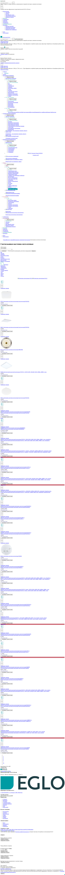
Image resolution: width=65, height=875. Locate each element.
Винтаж (45, 112)
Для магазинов (11, 148)
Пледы (9, 182)
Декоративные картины (13, 172)
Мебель (9, 186)
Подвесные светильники (13, 201)
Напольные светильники (13, 123)
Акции (4, 74)
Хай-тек (19, 112)
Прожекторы (11, 129)
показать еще (3, 767)
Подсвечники (11, 176)
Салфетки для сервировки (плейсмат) (16, 175)
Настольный (11, 105)
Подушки (10, 183)
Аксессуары (10, 127)
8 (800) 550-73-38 (4, 42)
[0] (1, 51)
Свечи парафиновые (12, 185)
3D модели (5, 230)
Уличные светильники (13, 204)
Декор (4, 162)
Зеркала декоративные (13, 181)
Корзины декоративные (13, 173)
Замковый (37, 112)
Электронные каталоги (11, 16)
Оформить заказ (4, 851)
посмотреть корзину (15, 62)
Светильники (11, 85)
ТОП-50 (5, 71)
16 (3, 763)
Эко (51, 112)
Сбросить (33, 250)
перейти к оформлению (6, 62)
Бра (9, 83)
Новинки (6, 73)
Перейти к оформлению (6, 868)
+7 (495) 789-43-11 (12, 829)
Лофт (22, 112)
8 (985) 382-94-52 (4, 66)
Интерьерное (6, 811)
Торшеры (10, 87)
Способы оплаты (6, 802)
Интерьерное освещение (8, 75)
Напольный (10, 104)
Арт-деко (41, 112)
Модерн (10, 112)
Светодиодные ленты (12, 91)
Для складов (10, 151)
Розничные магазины (10, 28)
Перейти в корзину (4, 839)
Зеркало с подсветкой (12, 93)
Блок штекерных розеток (13, 125)
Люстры (10, 84)
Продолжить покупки (5, 840)
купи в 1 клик (9, 305)
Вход (4, 235)
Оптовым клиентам (7, 23)
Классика (54, 112)
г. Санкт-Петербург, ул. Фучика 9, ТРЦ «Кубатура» (12, 792)
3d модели (5, 21)
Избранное (5, 826)
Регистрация (6, 236)
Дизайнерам (5, 22)
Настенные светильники (13, 122)
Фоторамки (10, 180)
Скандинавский (26, 112)
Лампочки (10, 208)
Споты (9, 89)
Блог (4, 806)
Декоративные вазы (12, 170)
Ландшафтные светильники (14, 128)
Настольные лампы (12, 88)
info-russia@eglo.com (20, 829)
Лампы (9, 96)
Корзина (5, 825)
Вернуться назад (10, 77)
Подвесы (10, 90)
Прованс (48, 112)
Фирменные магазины (10, 27)
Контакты (5, 25)
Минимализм (14, 112)
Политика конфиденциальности (22, 831)
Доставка (8, 12)
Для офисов (10, 152)
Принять (2, 873)
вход (4, 31)
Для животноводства (12, 147)
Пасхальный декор (12, 188)
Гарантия (5, 20)
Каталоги (5, 18)
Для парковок (11, 149)
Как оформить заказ (10, 14)
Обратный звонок (4, 41)
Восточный (32, 112)
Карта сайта (5, 807)
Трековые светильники (13, 94)
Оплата (7, 13)
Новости (5, 804)
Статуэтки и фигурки (12, 178)
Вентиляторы (11, 92)
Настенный (10, 103)
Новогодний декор (13, 189)
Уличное (5, 812)
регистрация (5, 32)
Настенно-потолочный (13, 102)
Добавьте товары (4, 54)
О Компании (6, 19)
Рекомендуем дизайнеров (11, 29)
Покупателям (6, 11)
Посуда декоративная (12, 177)
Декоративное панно (12, 174)
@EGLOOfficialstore (29, 829)
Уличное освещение (10, 116)
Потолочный (11, 101)
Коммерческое (9, 142)
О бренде (5, 799)
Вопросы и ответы (10, 17)
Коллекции (5, 818)
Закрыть (2, 834)
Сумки (9, 184)
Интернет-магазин (10, 26)
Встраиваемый (11, 107)
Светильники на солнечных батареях (16, 126)
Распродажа (5, 196)
